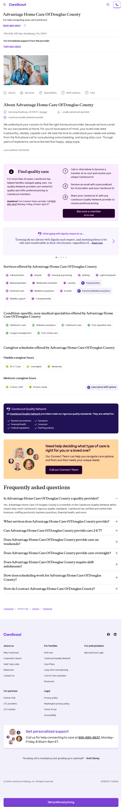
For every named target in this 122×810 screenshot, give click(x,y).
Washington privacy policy (56, 703)
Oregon (35, 609)
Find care (48, 652)
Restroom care (17, 291)
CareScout (9, 609)
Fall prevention (17, 275)
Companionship (43, 298)
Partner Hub (9, 698)
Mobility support (18, 298)
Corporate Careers (13, 658)
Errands (68, 291)
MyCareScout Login (94, 652)
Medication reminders (46, 283)
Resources (49, 681)
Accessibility (50, 715)
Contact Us (9, 676)
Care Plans (49, 664)
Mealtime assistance (44, 291)
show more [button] (72, 141)
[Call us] (117, 4)
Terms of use (50, 709)
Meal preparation (18, 283)
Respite (38, 275)
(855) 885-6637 (12, 25)
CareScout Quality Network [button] (25, 414)
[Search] (108, 4)
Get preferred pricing (61, 802)
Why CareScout (11, 652)
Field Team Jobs (11, 664)
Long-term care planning (56, 670)
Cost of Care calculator (55, 676)
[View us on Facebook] (108, 634)
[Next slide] (113, 241)
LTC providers (10, 703)
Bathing (86, 275)
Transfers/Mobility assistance (96, 291)
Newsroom (9, 670)
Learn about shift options (103, 387)
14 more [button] (43, 112)
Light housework (108, 275)
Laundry (72, 283)
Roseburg (47, 609)
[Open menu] (4, 4)
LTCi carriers (9, 709)
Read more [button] (97, 243)
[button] (26, 70)
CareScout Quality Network (57, 658)
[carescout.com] (18, 4)
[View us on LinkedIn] (115, 634)
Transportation (93, 283)
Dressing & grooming (62, 275)
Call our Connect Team (63, 470)
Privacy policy (51, 698)
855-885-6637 (89, 737)
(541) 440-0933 (12, 46)
